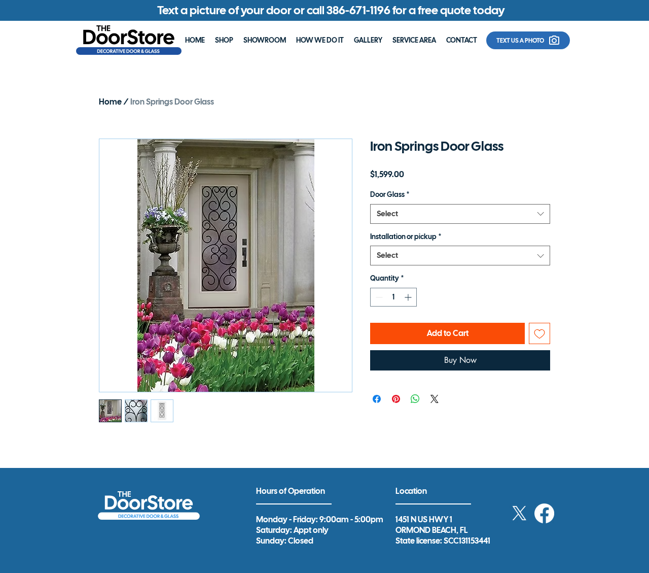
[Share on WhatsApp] (415, 399)
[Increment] (409, 297)
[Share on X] (434, 399)
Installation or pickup (405, 236)
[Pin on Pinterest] (396, 399)
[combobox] (460, 214)
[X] (519, 513)
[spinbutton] (393, 297)
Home (110, 101)
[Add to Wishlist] (539, 333)
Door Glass (389, 194)
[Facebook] (544, 513)
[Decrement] (378, 297)
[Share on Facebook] (377, 399)
